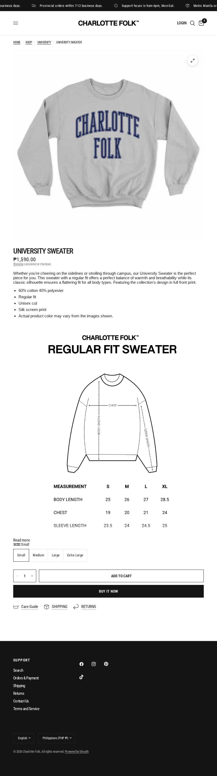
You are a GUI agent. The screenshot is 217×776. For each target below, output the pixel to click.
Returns (18, 693)
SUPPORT (21, 660)
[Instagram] (97, 664)
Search (18, 670)
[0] (200, 23)
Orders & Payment (26, 678)
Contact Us (21, 701)
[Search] (192, 23)
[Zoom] (193, 61)
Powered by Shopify (77, 752)
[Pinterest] (110, 664)
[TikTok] (85, 677)
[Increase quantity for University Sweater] (32, 576)
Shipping (18, 264)
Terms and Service (26, 708)
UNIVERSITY (44, 42)
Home (16, 42)
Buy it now (108, 591)
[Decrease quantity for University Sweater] (17, 576)
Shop (28, 42)
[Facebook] (85, 664)
